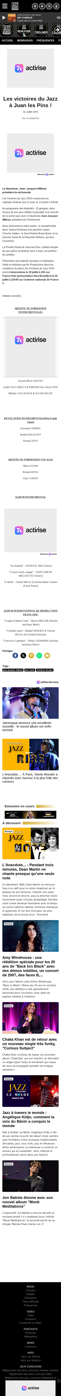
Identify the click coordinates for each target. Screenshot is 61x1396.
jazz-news (29, 670)
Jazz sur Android (30, 1360)
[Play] (4, 18)
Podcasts (30, 1332)
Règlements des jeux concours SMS (30, 1374)
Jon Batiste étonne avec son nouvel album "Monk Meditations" (27, 1201)
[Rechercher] (49, 6)
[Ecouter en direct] (42, 6)
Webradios (25, 40)
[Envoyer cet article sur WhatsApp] (38, 657)
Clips (30, 1315)
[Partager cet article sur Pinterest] (30, 657)
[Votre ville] (35, 6)
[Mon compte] (56, 6)
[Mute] (58, 17)
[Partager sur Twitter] (22, 657)
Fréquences (45, 40)
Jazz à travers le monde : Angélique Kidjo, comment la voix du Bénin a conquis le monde (28, 1119)
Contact (30, 1290)
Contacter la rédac (30, 1322)
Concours (30, 1346)
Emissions (30, 1297)
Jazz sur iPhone (30, 1356)
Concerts (30, 1319)
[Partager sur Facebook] (14, 657)
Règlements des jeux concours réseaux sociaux (30, 1370)
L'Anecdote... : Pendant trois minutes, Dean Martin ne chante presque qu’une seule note (28, 871)
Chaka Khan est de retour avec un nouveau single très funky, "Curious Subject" (29, 1043)
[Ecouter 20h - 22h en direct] (30, 814)
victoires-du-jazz (45, 670)
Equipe (30, 1294)
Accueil (7, 40)
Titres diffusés (30, 1301)
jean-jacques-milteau (13, 670)
